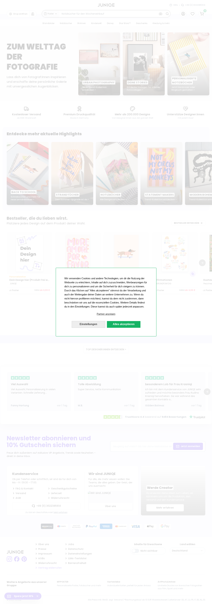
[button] (106, 314)
